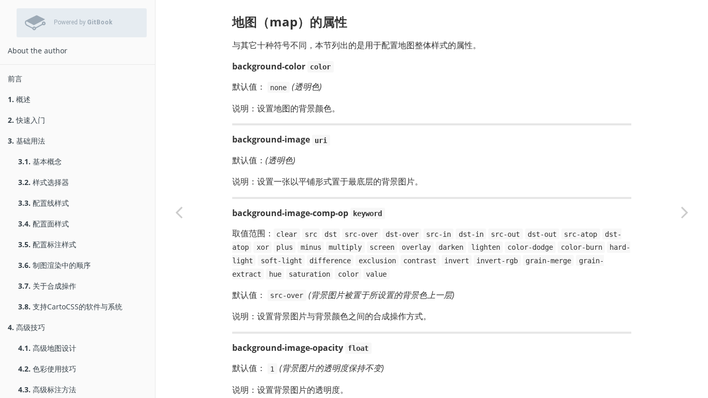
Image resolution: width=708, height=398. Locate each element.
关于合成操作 (47, 286)
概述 (19, 99)
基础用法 (26, 141)
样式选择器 (43, 182)
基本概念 (40, 161)
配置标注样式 (47, 244)
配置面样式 (43, 224)
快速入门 (26, 120)
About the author (37, 50)
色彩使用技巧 (47, 369)
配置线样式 (43, 203)
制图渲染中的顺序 (54, 265)
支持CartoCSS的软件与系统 (70, 306)
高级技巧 (26, 327)
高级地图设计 (47, 348)
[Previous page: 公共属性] (178, 212)
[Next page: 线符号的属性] (684, 212)
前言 (15, 78)
